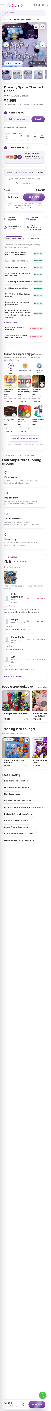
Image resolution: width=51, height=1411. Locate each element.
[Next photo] (42, 44)
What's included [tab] (13, 239)
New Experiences (12, 794)
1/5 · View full (38, 63)
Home (5, 20)
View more (8, 402)
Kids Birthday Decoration (16, 781)
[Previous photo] (6, 44)
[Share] (36, 26)
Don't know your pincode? (15, 127)
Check (38, 119)
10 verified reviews (19, 95)
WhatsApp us (21, 208)
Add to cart (14, 197)
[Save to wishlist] (42, 26)
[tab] (6, 75)
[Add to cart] (23, 1404)
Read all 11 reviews (13, 676)
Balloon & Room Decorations (18, 814)
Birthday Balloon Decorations (18, 800)
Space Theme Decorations (16, 827)
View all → (42, 687)
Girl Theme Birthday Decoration (19, 840)
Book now (34, 196)
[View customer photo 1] (10, 577)
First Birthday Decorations (16, 787)
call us (30, 208)
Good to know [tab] (33, 239)
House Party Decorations (16, 820)
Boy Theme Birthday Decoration (19, 834)
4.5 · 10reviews (13, 63)
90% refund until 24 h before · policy (25, 179)
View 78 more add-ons (23, 438)
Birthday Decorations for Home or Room (23, 807)
